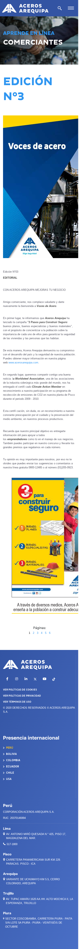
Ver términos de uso (17, 701)
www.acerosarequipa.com (23, 362)
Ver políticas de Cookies (20, 689)
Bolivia (11, 754)
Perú (9, 747)
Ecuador (12, 766)
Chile (9, 772)
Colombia (12, 760)
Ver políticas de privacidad (22, 695)
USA (8, 779)
